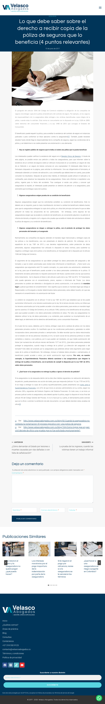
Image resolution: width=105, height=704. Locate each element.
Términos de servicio (61, 693)
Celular (73, 510)
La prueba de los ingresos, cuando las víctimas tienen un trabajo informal (76, 446)
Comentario (18, 473)
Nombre (17, 510)
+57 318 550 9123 (10, 645)
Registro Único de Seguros (71, 156)
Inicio (4, 621)
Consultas (6, 637)
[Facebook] (4, 665)
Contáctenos (8, 641)
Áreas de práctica (10, 629)
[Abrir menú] (100, 8)
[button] (99, 698)
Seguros (52, 16)
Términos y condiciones (13, 653)
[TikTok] (16, 665)
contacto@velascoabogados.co (16, 649)
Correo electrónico (50, 510)
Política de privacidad (12, 657)
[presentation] (13, 549)
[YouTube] (22, 665)
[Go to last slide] (5, 562)
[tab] (48, 585)
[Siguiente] (99, 562)
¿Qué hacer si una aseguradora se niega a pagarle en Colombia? (91, 566)
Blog (4, 633)
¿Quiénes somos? (10, 625)
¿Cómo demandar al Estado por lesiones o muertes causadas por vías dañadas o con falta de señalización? (31, 447)
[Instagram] (10, 665)
